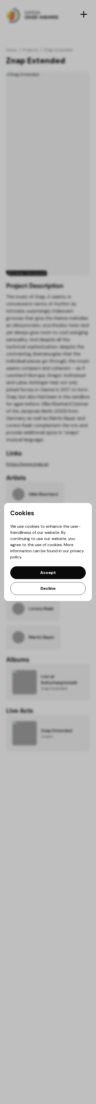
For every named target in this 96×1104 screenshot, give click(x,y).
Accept (48, 572)
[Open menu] (84, 14)
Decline (48, 588)
